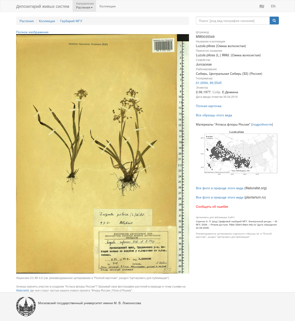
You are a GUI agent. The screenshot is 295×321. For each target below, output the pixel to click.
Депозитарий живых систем (42, 6)
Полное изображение (32, 32)
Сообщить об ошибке (212, 206)
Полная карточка (208, 105)
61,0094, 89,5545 (209, 82)
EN (273, 6)
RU (262, 6)
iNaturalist (22, 290)
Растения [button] (83, 7)
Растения (27, 20)
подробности (262, 124)
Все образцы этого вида (214, 115)
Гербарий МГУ (71, 20)
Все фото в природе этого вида (219, 188)
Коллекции (108, 6)
